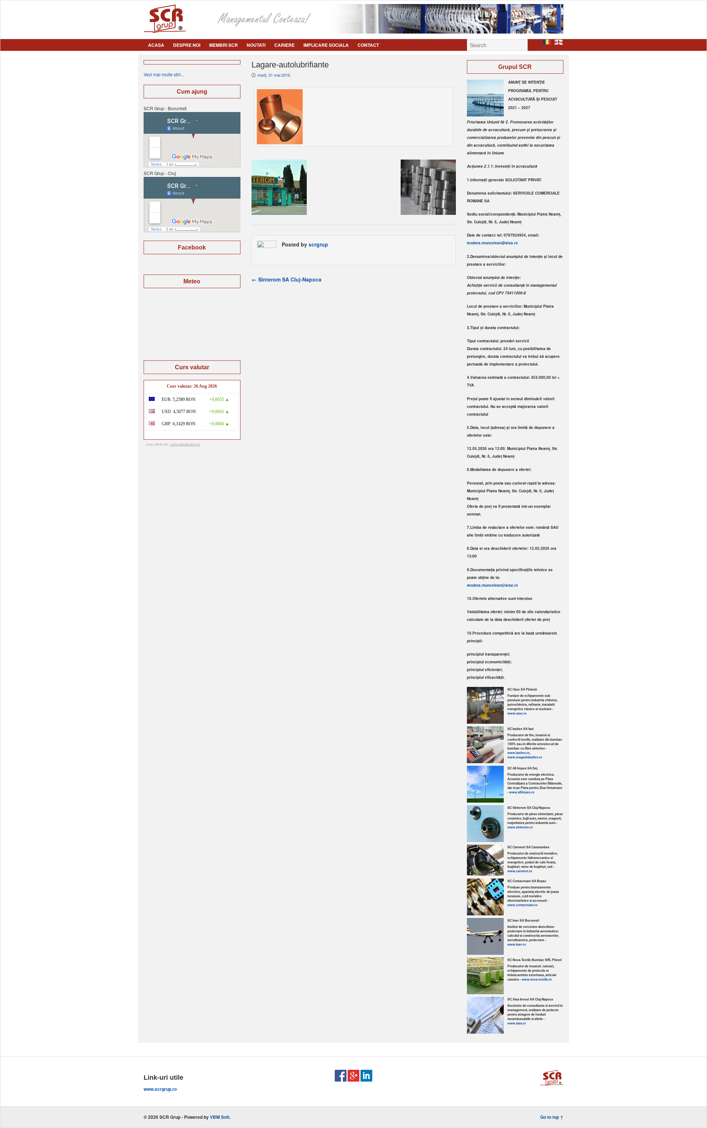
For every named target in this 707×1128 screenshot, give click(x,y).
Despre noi (186, 45)
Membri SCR (223, 45)
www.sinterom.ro (520, 827)
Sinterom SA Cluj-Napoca (286, 279)
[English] (558, 43)
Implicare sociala (326, 45)
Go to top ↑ (551, 1117)
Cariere (284, 45)
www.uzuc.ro (517, 713)
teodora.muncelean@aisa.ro (492, 242)
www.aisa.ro (516, 1023)
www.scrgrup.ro (160, 1089)
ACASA (156, 45)
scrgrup (318, 244)
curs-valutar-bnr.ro (185, 444)
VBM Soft (219, 1117)
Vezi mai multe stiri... (164, 74)
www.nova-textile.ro (537, 979)
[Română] (547, 43)
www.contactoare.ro (522, 904)
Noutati (256, 45)
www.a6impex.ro (521, 792)
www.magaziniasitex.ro (524, 757)
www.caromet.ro (519, 871)
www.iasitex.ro (518, 752)
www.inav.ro (516, 944)
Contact (368, 45)
